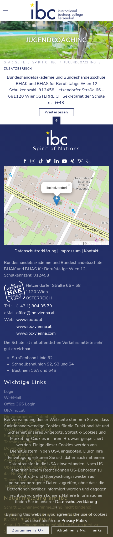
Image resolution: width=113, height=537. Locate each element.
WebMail (12, 398)
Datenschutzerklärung (35, 251)
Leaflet (78, 243)
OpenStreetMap (98, 243)
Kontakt (91, 251)
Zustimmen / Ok (28, 530)
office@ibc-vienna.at (35, 313)
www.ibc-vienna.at (34, 326)
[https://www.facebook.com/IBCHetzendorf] (25, 161)
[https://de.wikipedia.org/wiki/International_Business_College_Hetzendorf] (80, 161)
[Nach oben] (56, 120)
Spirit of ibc (44, 62)
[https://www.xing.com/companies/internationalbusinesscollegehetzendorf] (72, 161)
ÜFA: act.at (14, 410)
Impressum (70, 251)
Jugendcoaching (80, 62)
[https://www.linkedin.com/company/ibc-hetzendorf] (56, 161)
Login (9, 391)
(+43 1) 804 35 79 (34, 306)
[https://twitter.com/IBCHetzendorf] (48, 161)
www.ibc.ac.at (29, 320)
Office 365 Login (19, 404)
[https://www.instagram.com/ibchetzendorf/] (32, 161)
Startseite (14, 62)
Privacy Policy (74, 521)
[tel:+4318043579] (88, 161)
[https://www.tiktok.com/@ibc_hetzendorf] (40, 161)
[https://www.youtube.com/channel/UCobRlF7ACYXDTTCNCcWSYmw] (64, 161)
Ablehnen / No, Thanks (79, 530)
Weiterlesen (56, 112)
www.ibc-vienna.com (36, 333)
